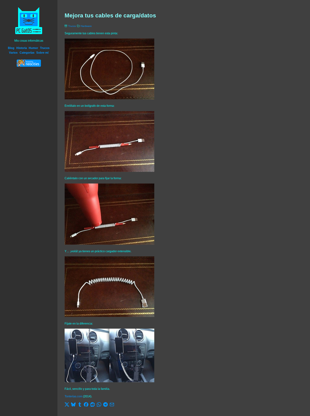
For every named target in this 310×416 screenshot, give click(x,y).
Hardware (86, 26)
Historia (21, 48)
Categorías (27, 52)
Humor (33, 48)
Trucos (45, 48)
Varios (13, 52)
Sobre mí (42, 52)
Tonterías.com (73, 396)
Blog (11, 48)
